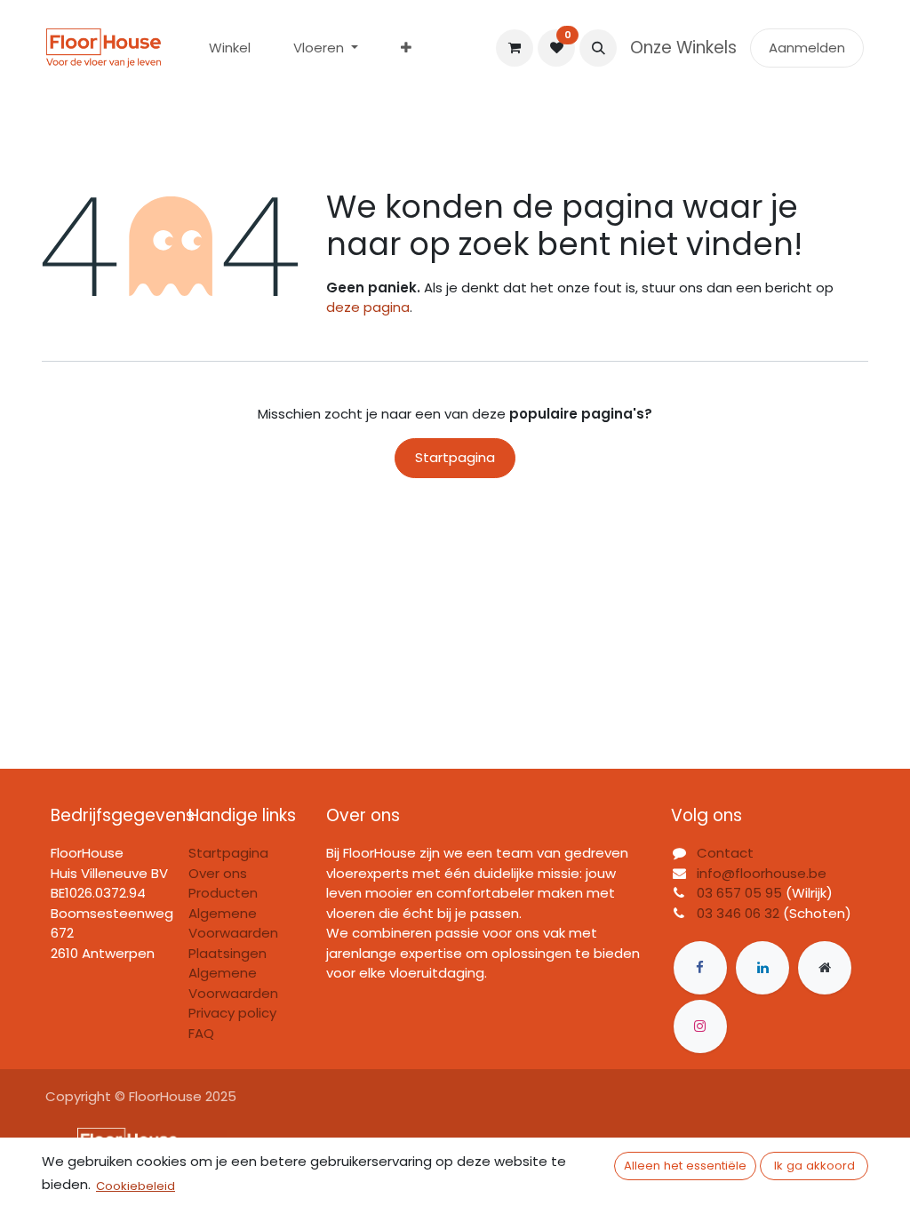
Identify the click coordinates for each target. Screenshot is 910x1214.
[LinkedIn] (762, 967)
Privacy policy (232, 1012)
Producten (223, 892)
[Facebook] (700, 967)
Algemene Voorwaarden (233, 982)
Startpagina (455, 457)
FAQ (201, 1033)
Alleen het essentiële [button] (685, 1165)
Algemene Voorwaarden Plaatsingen (233, 933)
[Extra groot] (824, 967)
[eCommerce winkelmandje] (514, 48)
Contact (725, 852)
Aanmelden (807, 47)
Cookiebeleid (135, 1186)
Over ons (217, 873)
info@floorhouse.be (761, 873)
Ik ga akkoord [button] (814, 1165)
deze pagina (368, 307)
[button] (598, 48)
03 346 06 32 (738, 913)
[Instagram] (700, 1026)
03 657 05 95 (739, 892)
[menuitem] (230, 48)
